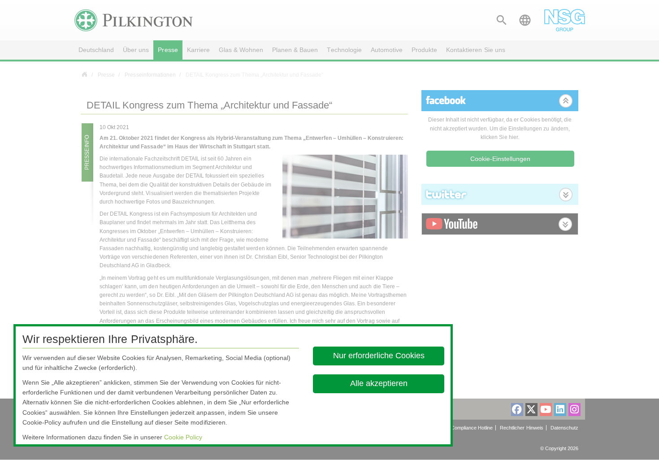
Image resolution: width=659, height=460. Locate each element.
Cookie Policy (183, 437)
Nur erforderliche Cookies (378, 355)
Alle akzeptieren (378, 383)
